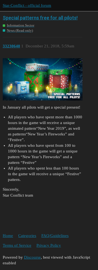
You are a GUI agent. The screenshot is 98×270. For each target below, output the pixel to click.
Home (8, 235)
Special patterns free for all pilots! (40, 18)
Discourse (32, 257)
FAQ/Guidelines (55, 235)
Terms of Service (17, 245)
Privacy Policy (48, 245)
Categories (27, 235)
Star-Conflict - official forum (27, 5)
